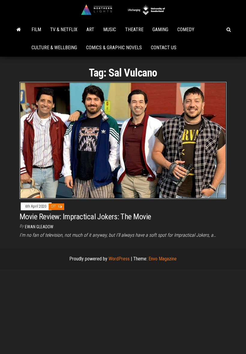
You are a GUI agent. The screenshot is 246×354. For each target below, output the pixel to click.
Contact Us (163, 47)
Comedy (185, 29)
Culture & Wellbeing (54, 47)
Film (36, 29)
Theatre (134, 29)
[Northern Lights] (18, 30)
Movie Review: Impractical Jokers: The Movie (85, 216)
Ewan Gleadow (39, 226)
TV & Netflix (63, 29)
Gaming (160, 29)
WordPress (119, 259)
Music (109, 29)
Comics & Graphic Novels (114, 47)
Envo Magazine (162, 259)
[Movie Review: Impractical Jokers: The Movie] (123, 140)
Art (90, 29)
